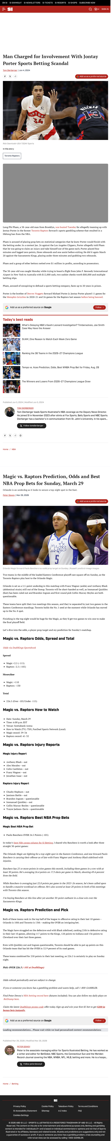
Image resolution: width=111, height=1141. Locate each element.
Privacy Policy (19, 1106)
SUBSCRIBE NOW (87, 3)
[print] (20, 436)
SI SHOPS (72, 3)
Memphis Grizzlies (16, 297)
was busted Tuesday (66, 227)
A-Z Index (62, 1111)
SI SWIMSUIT (16, 3)
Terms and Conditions (88, 1106)
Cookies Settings (21, 1115)
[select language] (96, 9)
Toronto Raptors (12, 156)
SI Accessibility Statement (25, 1111)
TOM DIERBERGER (25, 408)
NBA (14, 449)
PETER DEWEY (23, 1047)
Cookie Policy (48, 1106)
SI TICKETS (47, 3)
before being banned (92, 297)
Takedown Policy (65, 1106)
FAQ (80, 1111)
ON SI (4, 3)
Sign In (105, 9)
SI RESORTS (60, 3)
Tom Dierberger (10, 70)
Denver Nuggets (35, 293)
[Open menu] (4, 9)
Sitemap (45, 1111)
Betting (15, 1084)
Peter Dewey (9, 495)
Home (5, 449)
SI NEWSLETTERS (32, 3)
